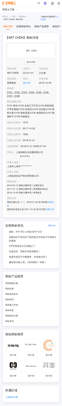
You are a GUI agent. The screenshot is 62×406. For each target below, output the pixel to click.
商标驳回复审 (11, 293)
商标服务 (22, 16)
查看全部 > (52, 225)
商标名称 (11, 68)
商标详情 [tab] (8, 26)
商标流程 (11, 181)
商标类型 (11, 78)
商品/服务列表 (14, 101)
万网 (13, 16)
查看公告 (50, 209)
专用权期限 (12, 146)
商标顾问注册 (11, 315)
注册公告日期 (14, 140)
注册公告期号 (14, 134)
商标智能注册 (11, 283)
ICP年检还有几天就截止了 (22, 245)
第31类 (26, 82)
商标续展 (9, 288)
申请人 (10, 152)
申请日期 (43, 78)
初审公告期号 (14, 122)
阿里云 (5, 16)
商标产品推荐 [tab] (41, 26)
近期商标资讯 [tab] (23, 26)
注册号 (26, 68)
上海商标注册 (11, 397)
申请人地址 (12, 162)
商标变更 (9, 310)
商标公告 (11, 198)
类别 (25, 78)
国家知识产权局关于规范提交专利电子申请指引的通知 (32, 238)
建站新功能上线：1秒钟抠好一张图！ (27, 262)
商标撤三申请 (11, 304)
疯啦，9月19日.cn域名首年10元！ (26, 231)
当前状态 (43, 68)
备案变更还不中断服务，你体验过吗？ (28, 256)
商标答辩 (9, 299)
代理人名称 (12, 171)
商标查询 (9, 320)
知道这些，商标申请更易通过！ (25, 251)
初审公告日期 (14, 128)
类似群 (10, 88)
